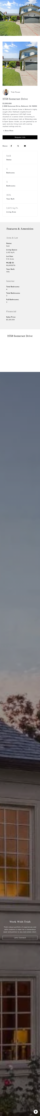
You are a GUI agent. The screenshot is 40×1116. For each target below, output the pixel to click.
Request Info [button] (20, 137)
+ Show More (8, 131)
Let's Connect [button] (20, 938)
